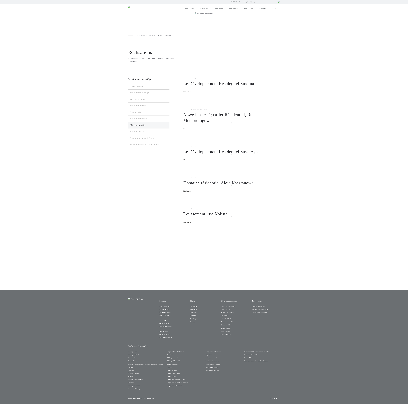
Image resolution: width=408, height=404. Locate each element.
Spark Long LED (226, 334)
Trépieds (169, 367)
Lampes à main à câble (173, 373)
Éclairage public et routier (135, 379)
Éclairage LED (132, 351)
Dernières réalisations (137, 86)
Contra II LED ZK (226, 318)
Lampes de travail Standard (213, 351)
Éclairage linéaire (133, 358)
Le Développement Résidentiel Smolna (218, 83)
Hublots (130, 367)
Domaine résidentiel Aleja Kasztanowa (218, 182)
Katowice (203, 109)
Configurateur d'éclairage (259, 312)
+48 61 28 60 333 (235, 2)
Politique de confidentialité (260, 309)
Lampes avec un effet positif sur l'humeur (256, 361)
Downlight (131, 370)
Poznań (193, 78)
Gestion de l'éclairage (134, 389)
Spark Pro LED (225, 331)
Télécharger (193, 318)
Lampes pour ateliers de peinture (176, 379)
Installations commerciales (138, 119)
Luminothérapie (249, 358)
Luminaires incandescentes (213, 361)
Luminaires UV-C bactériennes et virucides (256, 351)
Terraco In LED (225, 328)
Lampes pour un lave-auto (174, 386)
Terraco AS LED (225, 325)
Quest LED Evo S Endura (228, 306)
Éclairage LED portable (173, 361)
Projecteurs (131, 376)
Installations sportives (137, 132)
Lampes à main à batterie (213, 364)
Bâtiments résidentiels (137, 125)
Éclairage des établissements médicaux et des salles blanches (145, 364)
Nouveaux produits (229, 301)
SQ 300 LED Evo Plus (227, 312)
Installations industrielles (138, 106)
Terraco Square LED (227, 322)
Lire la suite (187, 92)
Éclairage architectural (134, 355)
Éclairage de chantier (173, 358)
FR (275, 8)
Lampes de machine (172, 364)
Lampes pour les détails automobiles (177, 382)
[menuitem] (190, 8)
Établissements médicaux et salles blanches (144, 144)
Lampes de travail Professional (175, 351)
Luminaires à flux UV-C (251, 355)
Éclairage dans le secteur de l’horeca (142, 138)
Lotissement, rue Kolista (205, 213)
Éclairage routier (135, 112)
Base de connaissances (258, 306)
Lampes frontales (172, 370)
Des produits (193, 306)
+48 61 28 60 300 (164, 323)
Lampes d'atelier (171, 376)
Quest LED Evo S (226, 309)
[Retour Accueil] (138, 8)
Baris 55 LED (225, 315)
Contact (192, 322)
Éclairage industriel (133, 373)
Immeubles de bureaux (137, 99)
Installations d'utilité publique (139, 93)
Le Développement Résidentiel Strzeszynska (223, 151)
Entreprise (193, 315)
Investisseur (193, 312)
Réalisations (193, 309)
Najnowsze (195, 109)
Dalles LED (131, 361)
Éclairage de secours (134, 386)
